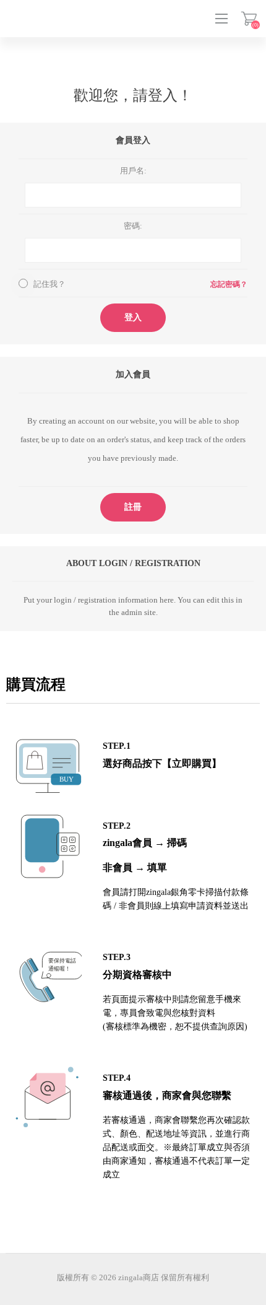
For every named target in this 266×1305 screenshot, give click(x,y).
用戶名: (133, 170)
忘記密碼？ (228, 284)
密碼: (133, 225)
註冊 (133, 507)
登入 (133, 317)
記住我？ (49, 284)
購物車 (249, 18)
